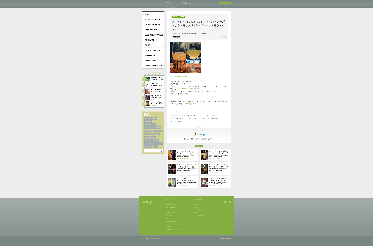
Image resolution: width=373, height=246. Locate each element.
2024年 (158, 127)
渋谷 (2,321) (214, 118)
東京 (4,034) (206, 118)
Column (148, 45)
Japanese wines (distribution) (154, 65)
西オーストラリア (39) (176, 121)
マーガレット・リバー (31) (193, 118)
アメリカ (154, 118)
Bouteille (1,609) (185, 115)
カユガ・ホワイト (149, 143)
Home (147, 14)
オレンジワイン (158, 131)
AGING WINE (149, 40)
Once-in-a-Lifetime (152, 24)
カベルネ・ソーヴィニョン (151, 140)
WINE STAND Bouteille (182, 158)
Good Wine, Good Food (154, 35)
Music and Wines (151, 29)
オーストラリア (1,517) (209, 115)
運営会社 (195, 204)
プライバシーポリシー (199, 215)
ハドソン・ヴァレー (150, 124)
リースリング (148, 131)
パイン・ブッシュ (149, 127)
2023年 (146, 137)
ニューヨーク (148, 121)
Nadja (152, 99)
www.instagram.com (179, 76)
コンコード (159, 143)
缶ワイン (157, 134)
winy (152, 81)
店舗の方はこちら (226, 3)
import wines (150, 60)
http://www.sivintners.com (189, 89)
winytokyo (147, 118)
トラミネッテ (148, 146)
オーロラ (153, 137)
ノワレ (155, 146)
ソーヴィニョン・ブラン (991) (178, 118)
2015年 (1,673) (175, 115)
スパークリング (149, 134)
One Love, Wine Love (153, 50)
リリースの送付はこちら (199, 210)
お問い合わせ (196, 207)
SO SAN (153, 93)
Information (150, 55)
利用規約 (195, 212)
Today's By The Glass (153, 19)
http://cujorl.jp (189, 104)
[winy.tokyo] (186, 3)
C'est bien (153, 105)
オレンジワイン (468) (196, 115)
